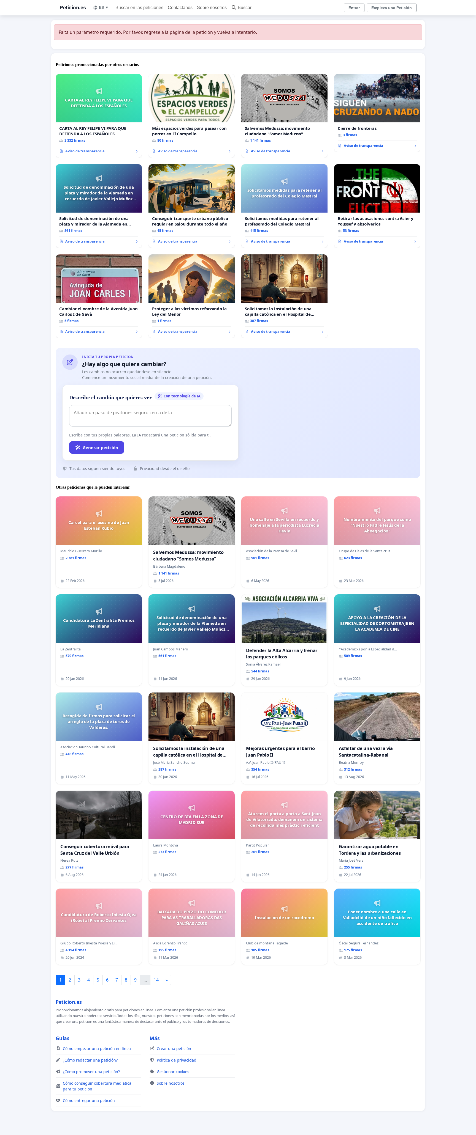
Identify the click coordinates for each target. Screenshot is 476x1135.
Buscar (244, 7)
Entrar (354, 8)
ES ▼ (104, 7)
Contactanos (180, 7)
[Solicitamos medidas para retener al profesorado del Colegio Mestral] (284, 206)
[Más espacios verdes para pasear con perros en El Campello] (191, 116)
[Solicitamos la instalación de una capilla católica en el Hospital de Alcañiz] (284, 296)
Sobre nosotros (212, 7)
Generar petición (100, 447)
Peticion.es (73, 7)
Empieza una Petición (391, 8)
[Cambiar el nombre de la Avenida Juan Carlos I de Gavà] (99, 296)
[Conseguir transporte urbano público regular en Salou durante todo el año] (191, 206)
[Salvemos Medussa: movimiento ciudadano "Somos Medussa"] (284, 116)
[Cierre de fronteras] (377, 113)
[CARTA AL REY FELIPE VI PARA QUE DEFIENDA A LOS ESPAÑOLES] (99, 116)
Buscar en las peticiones (139, 7)
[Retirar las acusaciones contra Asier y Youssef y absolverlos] (377, 206)
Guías (62, 1038)
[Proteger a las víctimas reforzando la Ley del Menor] (191, 296)
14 (156, 980)
